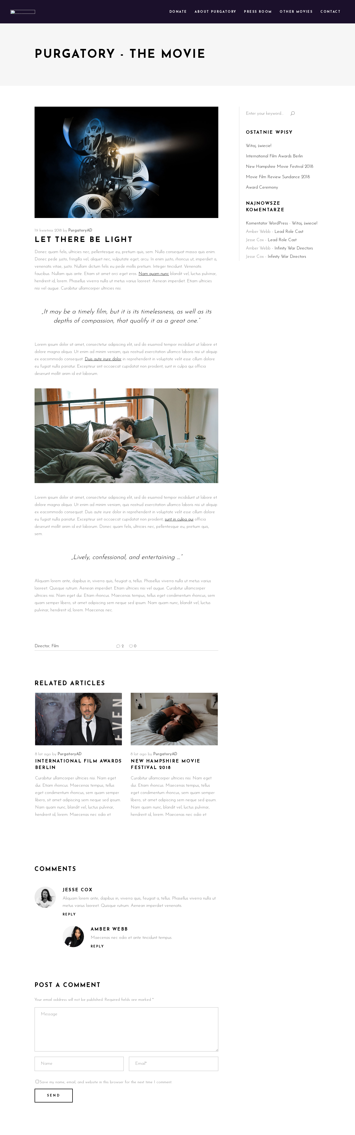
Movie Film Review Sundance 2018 (278, 177)
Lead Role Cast (288, 231)
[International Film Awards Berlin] (78, 719)
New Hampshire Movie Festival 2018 (279, 166)
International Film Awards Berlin (274, 156)
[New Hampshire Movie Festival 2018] (174, 719)
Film (55, 646)
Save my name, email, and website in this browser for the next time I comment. (106, 1082)
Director (42, 646)
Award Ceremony (262, 187)
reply (69, 914)
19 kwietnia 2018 (48, 231)
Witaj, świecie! (258, 146)
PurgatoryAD (80, 231)
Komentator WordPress (267, 223)
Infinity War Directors (293, 248)
